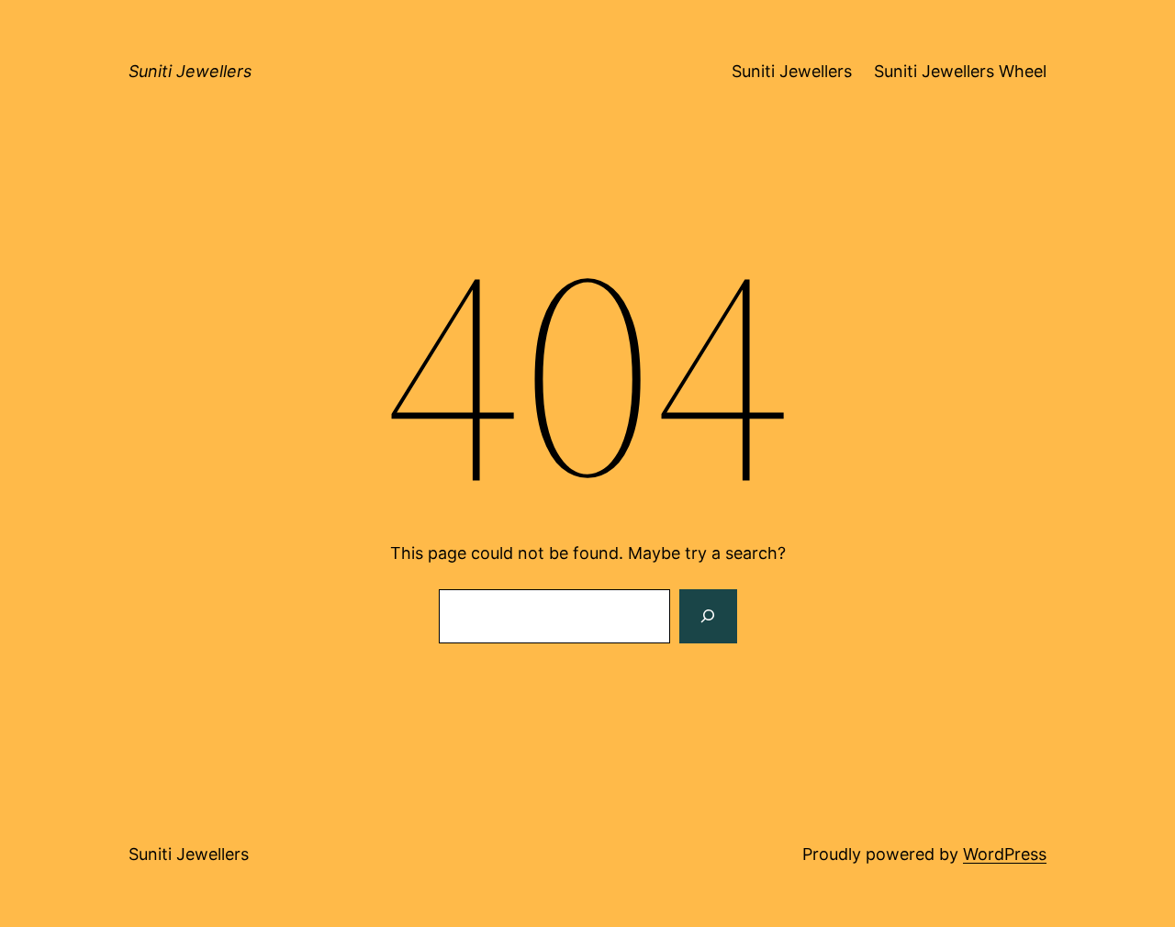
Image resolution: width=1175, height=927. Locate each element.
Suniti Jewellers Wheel (960, 71)
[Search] (707, 616)
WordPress (1004, 854)
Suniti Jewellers (190, 71)
